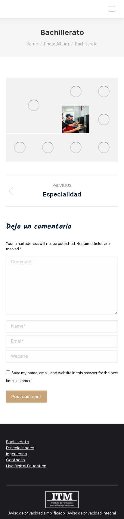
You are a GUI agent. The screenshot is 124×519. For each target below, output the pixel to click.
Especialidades (20, 447)
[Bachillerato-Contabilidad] (48, 148)
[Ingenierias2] (76, 148)
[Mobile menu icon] (112, 9)
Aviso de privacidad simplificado (37, 513)
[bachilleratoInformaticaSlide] (76, 120)
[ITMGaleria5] (104, 92)
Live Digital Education (26, 465)
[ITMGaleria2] (76, 92)
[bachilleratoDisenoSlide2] (20, 148)
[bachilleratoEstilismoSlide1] (104, 120)
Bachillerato (17, 441)
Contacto (15, 459)
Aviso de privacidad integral (91, 513)
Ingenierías (16, 453)
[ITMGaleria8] (34, 105)
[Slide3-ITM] (104, 148)
